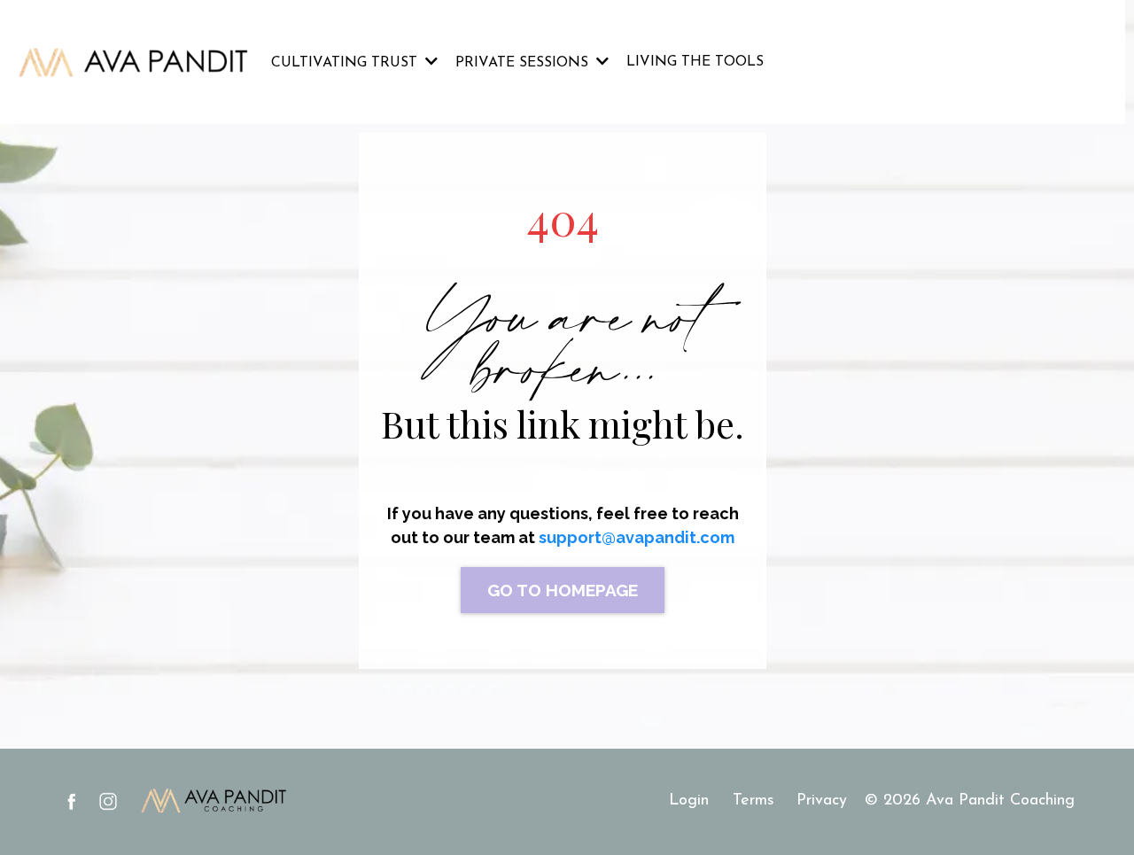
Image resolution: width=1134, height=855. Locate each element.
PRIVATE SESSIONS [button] (524, 63)
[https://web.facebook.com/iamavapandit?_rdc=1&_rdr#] (72, 801)
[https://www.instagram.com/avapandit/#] (108, 801)
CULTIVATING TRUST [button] (346, 63)
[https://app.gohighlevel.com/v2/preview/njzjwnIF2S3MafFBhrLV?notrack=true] (134, 62)
